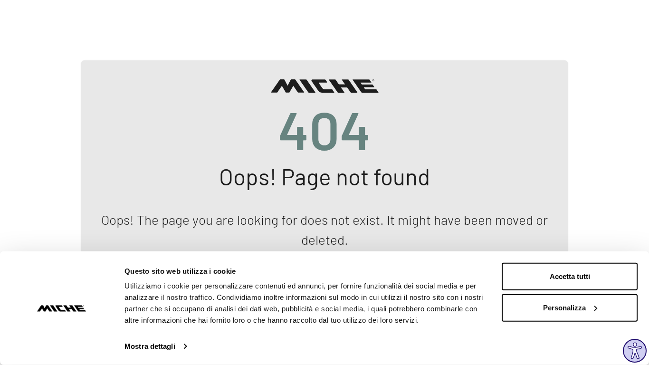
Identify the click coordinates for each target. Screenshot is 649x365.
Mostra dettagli (149, 346)
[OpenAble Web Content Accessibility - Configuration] (635, 351)
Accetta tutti (570, 276)
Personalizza (564, 307)
